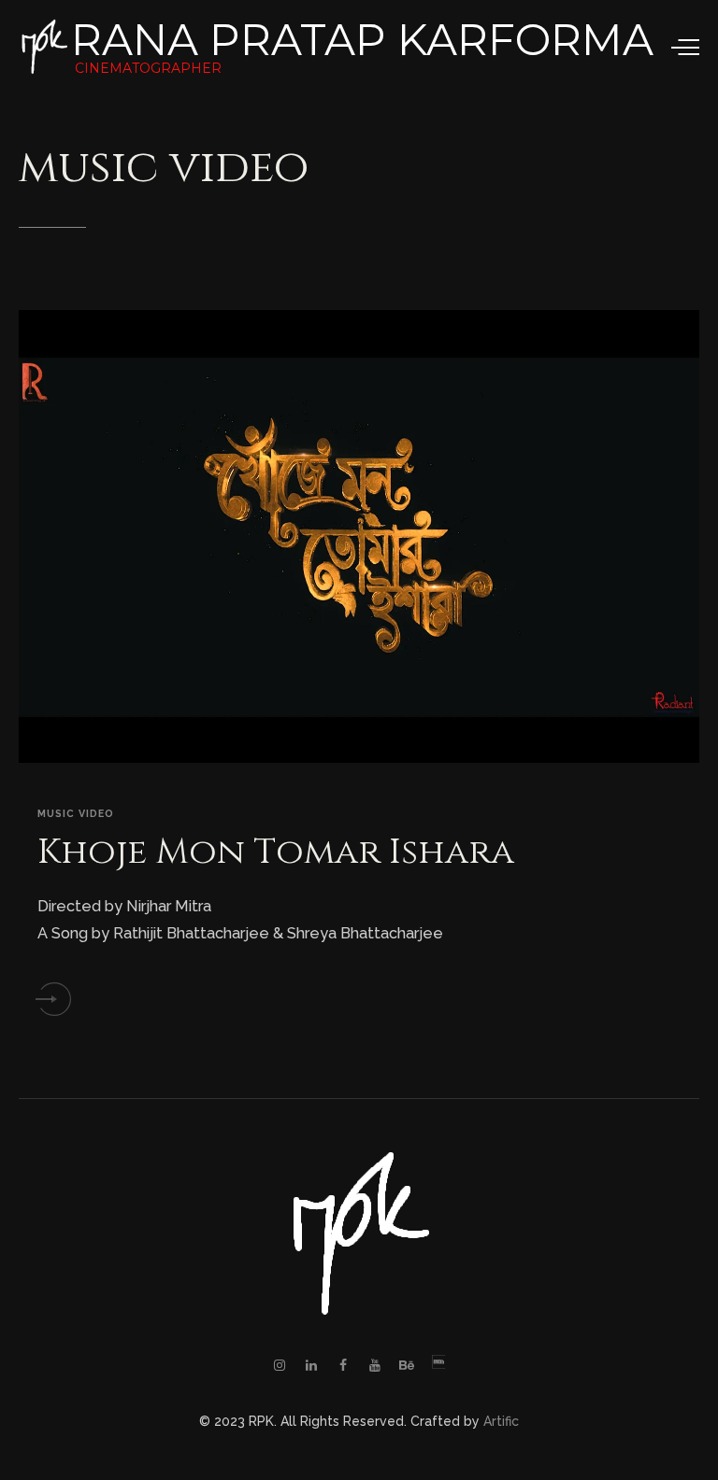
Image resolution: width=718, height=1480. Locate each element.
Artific (501, 1421)
